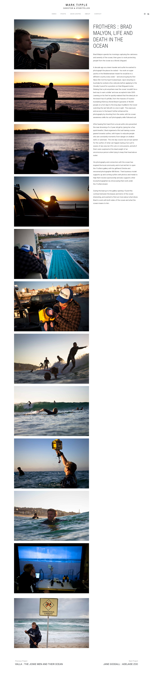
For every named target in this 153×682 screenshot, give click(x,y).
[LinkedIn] (148, 14)
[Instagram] (144, 14)
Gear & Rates (75, 14)
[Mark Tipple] (76, 6)
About (87, 14)
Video (54, 14)
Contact (97, 14)
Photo (63, 14)
